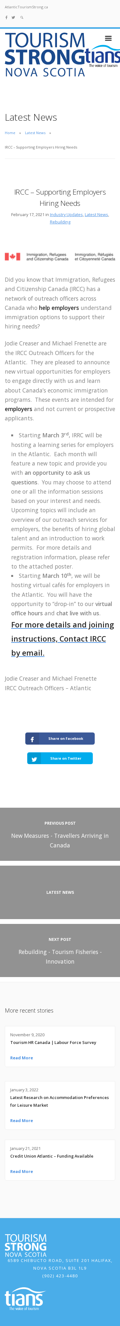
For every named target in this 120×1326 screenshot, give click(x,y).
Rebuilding (60, 222)
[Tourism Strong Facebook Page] (6, 17)
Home (10, 132)
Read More (21, 1058)
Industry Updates (66, 214)
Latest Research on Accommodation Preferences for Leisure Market (59, 1101)
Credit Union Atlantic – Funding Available (51, 1156)
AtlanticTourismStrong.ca (26, 6)
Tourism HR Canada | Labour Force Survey (53, 1042)
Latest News (35, 132)
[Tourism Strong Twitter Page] (13, 17)
